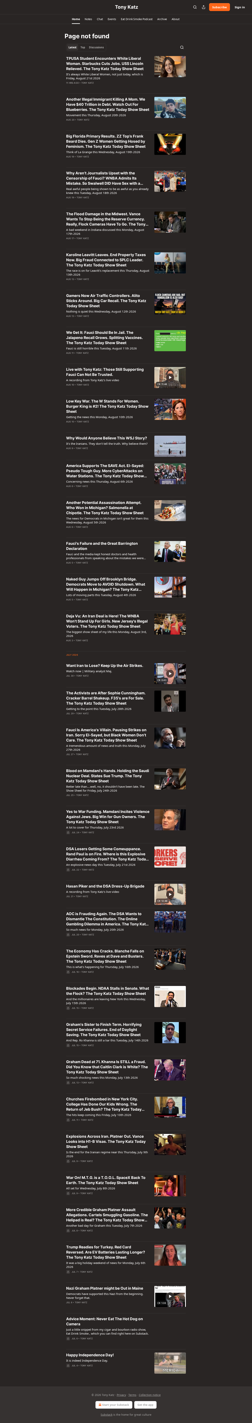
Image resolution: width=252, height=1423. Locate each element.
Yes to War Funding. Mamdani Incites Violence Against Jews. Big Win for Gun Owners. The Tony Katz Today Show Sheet (107, 816)
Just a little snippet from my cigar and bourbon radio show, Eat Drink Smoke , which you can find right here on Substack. (107, 1331)
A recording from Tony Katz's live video (92, 380)
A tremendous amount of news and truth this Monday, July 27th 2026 (106, 748)
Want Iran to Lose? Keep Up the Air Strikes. (104, 665)
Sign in (240, 7)
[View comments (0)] (94, 88)
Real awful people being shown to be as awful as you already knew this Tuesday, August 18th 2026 (107, 191)
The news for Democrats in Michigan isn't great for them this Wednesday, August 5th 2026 (107, 520)
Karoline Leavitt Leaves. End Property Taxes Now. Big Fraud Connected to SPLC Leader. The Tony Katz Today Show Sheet (106, 260)
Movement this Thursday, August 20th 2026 (96, 115)
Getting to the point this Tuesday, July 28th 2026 (99, 709)
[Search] (195, 7)
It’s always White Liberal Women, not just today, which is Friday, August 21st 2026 (104, 76)
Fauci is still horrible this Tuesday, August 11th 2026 (101, 348)
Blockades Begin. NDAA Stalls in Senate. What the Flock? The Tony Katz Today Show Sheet (107, 991)
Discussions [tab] (96, 47)
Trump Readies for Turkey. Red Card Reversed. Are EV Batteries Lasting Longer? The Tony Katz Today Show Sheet (105, 1252)
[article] (126, 73)
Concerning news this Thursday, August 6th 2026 (99, 481)
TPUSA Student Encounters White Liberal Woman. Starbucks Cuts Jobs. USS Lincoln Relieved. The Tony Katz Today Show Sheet (105, 63)
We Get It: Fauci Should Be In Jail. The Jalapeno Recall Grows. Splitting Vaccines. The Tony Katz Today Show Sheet (104, 337)
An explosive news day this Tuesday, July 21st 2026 (100, 865)
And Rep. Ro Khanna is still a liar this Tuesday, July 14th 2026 (107, 1040)
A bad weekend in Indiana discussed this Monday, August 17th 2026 (105, 232)
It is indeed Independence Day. (87, 1360)
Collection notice (150, 1395)
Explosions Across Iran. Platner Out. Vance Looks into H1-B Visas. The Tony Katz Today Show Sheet (106, 1141)
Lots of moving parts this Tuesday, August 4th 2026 (101, 595)
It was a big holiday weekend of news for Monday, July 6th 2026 (105, 1265)
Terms (132, 1395)
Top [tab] (83, 47)
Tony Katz (87, 82)
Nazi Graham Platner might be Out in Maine (104, 1288)
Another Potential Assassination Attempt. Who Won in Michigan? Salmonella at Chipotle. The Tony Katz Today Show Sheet (105, 507)
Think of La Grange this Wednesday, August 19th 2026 (103, 152)
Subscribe (219, 7)
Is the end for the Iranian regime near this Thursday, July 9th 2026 (107, 1154)
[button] (75, 19)
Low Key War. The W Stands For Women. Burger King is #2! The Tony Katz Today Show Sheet (107, 406)
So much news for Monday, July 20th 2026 (95, 930)
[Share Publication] (204, 7)
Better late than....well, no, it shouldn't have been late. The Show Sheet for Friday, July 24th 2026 (105, 788)
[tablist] (86, 47)
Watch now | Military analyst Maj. (89, 671)
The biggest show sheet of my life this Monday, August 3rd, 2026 (106, 634)
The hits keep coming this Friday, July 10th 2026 (98, 1115)
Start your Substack (115, 1405)
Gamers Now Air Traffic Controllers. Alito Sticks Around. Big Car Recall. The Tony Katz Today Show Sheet (106, 300)
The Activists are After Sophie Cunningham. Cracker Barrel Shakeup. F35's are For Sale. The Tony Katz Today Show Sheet (105, 698)
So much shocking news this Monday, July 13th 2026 (102, 1077)
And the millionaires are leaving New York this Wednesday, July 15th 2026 (106, 1001)
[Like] (68, 88)
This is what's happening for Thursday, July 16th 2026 (102, 967)
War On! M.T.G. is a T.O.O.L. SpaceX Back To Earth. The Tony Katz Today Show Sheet (105, 1180)
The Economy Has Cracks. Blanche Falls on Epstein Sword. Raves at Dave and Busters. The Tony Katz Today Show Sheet (105, 956)
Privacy (121, 1395)
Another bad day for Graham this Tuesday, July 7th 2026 (104, 1225)
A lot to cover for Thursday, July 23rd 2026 (95, 827)
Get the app (145, 1405)
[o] (170, 377)
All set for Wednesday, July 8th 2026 (90, 1188)
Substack (106, 1414)
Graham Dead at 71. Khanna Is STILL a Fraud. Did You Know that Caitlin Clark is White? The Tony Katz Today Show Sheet (107, 1067)
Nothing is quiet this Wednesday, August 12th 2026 (101, 311)
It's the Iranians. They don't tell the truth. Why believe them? (107, 444)
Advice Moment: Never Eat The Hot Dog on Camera (104, 1321)
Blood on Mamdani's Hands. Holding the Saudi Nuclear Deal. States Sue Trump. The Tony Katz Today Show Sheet (107, 776)
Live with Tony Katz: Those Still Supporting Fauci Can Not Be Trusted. (105, 372)
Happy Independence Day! (90, 1355)
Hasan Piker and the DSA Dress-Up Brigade (105, 886)
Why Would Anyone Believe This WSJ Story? (106, 438)
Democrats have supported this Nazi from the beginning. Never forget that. (104, 1296)
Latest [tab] (73, 47)
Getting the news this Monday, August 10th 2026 (99, 417)
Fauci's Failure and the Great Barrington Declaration (102, 546)
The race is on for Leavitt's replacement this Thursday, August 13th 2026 (107, 272)
